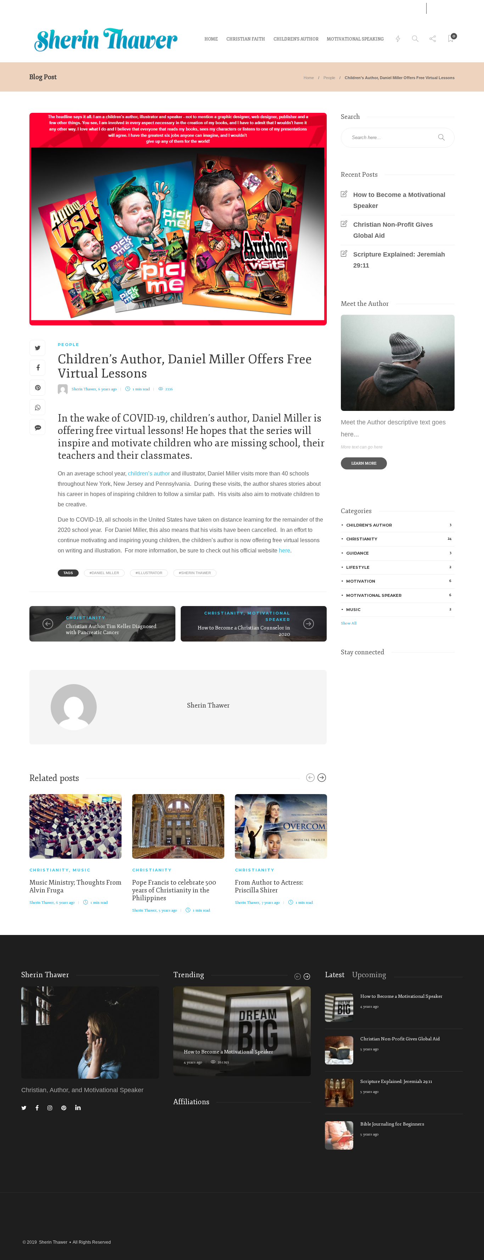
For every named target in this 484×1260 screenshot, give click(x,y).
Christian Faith (245, 39)
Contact (37, 8)
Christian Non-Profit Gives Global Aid (393, 230)
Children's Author (398, 525)
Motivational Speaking (355, 39)
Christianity (86, 617)
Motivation (398, 581)
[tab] (334, 974)
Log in (406, 8)
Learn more (363, 463)
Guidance (398, 553)
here (284, 551)
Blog (57, 8)
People (329, 78)
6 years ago (107, 389)
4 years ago (193, 1062)
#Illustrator (149, 573)
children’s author (149, 474)
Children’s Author (296, 39)
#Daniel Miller (104, 573)
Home (309, 78)
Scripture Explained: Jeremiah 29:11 (399, 260)
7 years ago (270, 902)
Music (81, 870)
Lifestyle (398, 567)
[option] (75, 848)
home (211, 39)
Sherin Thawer (84, 389)
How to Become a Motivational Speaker (399, 200)
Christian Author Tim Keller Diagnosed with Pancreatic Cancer (111, 629)
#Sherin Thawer (195, 573)
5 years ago (168, 910)
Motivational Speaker (398, 595)
